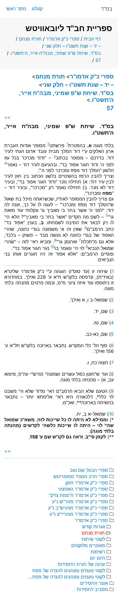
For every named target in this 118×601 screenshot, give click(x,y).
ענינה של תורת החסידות (81, 564)
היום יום (97, 558)
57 (98, 60)
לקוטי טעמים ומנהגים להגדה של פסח (68, 570)
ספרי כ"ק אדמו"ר (62, 39)
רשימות (98, 552)
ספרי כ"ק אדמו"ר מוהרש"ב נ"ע (78, 508)
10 (111, 414)
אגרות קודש (93, 526)
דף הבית (92, 39)
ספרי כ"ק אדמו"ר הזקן (86, 482)
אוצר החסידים (94, 583)
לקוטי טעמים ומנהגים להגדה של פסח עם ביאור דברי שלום (66, 577)
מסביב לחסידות (92, 589)
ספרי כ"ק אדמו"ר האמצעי (83, 489)
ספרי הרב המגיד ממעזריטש (81, 476)
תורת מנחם (30, 39)
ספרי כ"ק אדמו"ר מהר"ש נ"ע (80, 501)
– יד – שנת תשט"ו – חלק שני (73, 46)
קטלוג (37, 8)
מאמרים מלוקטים (88, 545)
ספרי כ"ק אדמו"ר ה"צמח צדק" (78, 495)
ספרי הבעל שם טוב (89, 470)
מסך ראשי (16, 8)
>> (7, 117)
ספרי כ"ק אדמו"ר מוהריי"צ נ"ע (79, 514)
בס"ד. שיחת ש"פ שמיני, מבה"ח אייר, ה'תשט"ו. (55, 53)
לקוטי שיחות (93, 539)
